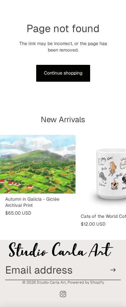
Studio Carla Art (51, 282)
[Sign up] (113, 269)
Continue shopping (63, 73)
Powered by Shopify (86, 282)
